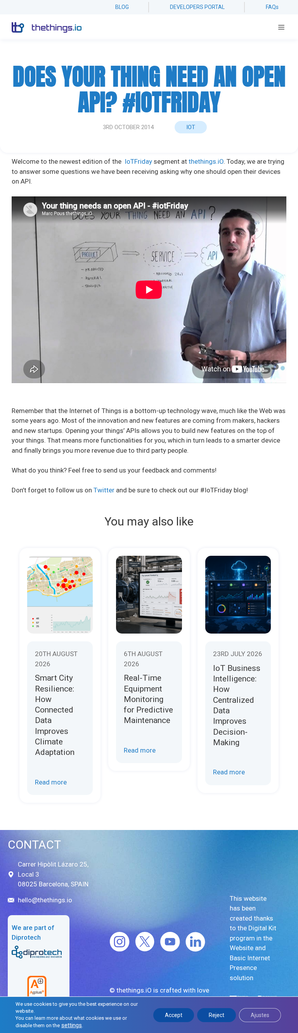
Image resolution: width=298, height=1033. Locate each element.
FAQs (272, 7)
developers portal (197, 7)
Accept (173, 1015)
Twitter (104, 490)
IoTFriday (138, 161)
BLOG (122, 7)
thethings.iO (206, 161)
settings (71, 1025)
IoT (190, 127)
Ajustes (260, 1015)
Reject (216, 1015)
